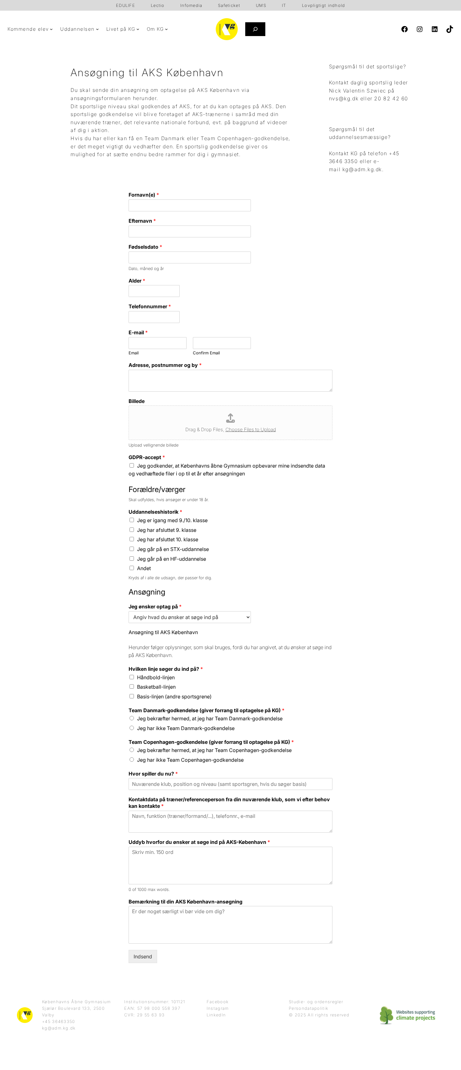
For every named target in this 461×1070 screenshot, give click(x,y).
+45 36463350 (58, 1021)
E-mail (138, 332)
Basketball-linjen (156, 687)
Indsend (143, 956)
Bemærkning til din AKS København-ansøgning (185, 901)
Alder (137, 281)
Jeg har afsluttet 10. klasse (167, 539)
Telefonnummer (150, 306)
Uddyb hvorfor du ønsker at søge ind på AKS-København (199, 842)
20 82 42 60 (391, 98)
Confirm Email (206, 352)
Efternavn (142, 221)
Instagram (218, 1008)
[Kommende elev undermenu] (51, 29)
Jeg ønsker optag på (155, 606)
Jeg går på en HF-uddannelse (171, 559)
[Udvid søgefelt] (255, 29)
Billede (137, 401)
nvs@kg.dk (343, 98)
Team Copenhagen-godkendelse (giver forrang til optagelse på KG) (211, 742)
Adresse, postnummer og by (165, 365)
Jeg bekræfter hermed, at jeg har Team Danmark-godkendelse (210, 718)
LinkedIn (216, 1014)
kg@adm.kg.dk (362, 169)
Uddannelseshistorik (155, 512)
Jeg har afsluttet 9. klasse (166, 530)
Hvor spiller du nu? (153, 774)
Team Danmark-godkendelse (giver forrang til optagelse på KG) (206, 710)
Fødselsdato (145, 247)
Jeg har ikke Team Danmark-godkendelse (186, 728)
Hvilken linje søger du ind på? (166, 669)
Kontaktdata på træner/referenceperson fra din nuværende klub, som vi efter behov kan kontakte (229, 802)
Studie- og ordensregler (316, 1001)
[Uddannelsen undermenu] (97, 29)
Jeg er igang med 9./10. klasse (172, 520)
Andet (144, 568)
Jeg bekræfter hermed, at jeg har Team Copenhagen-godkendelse (214, 750)
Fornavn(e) (144, 195)
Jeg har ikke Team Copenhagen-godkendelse (190, 760)
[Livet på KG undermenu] (137, 29)
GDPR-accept (147, 457)
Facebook (218, 1001)
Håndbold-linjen (156, 677)
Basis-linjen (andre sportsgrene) (174, 696)
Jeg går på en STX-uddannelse (173, 549)
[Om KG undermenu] (166, 29)
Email (134, 352)
